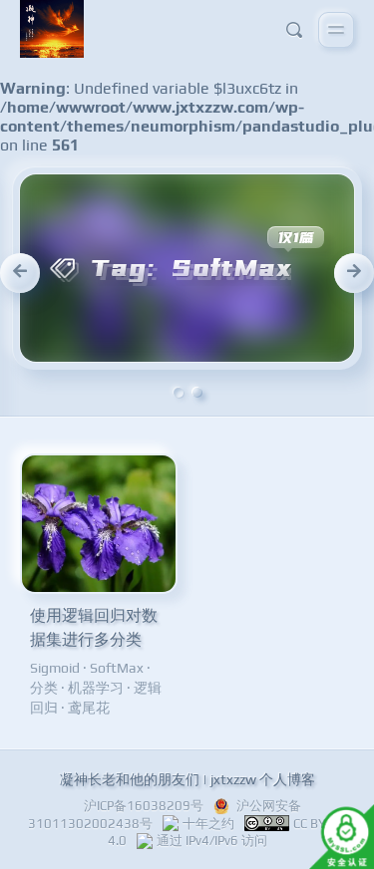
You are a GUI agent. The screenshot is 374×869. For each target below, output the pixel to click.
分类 (44, 688)
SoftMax (117, 668)
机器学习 (96, 688)
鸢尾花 (89, 708)
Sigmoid (55, 668)
